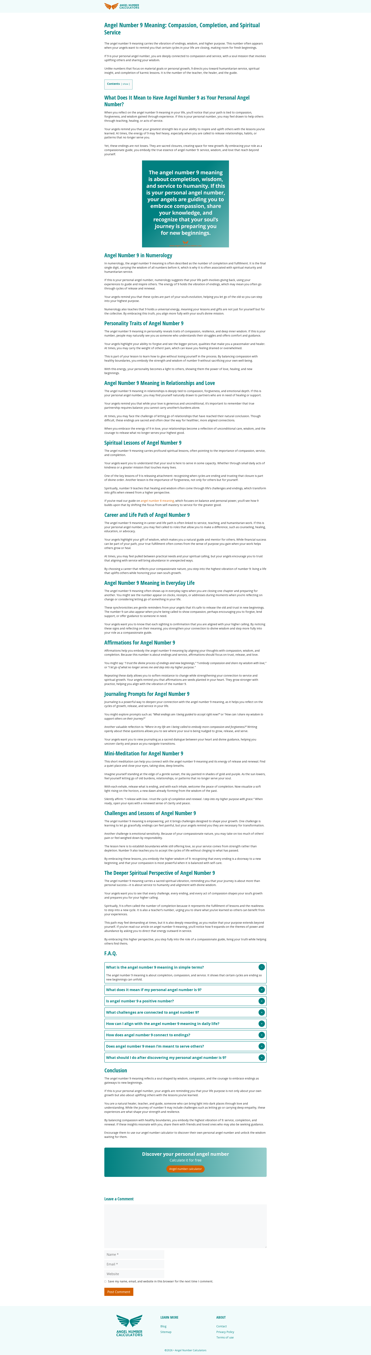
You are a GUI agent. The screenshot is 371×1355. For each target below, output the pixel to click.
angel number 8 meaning (157, 501)
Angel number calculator (185, 1169)
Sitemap (165, 1332)
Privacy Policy (225, 1332)
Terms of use (225, 1337)
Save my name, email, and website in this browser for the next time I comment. (160, 1281)
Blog (163, 1326)
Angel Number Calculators (190, 1350)
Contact (221, 1326)
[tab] (185, 972)
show (125, 84)
